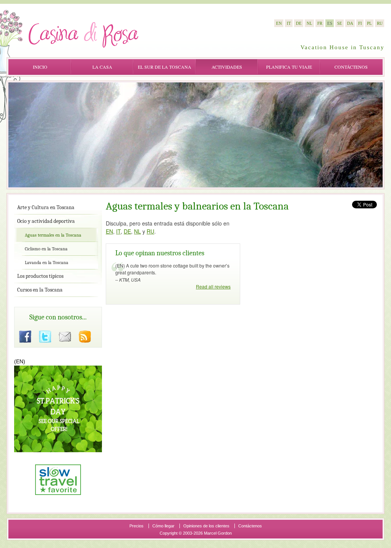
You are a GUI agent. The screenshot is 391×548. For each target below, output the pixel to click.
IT (118, 231)
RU (150, 231)
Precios (136, 526)
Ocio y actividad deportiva (46, 221)
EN (109, 231)
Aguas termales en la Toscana (53, 235)
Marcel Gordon (218, 533)
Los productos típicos (40, 276)
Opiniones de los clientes (206, 526)
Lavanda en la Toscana (46, 262)
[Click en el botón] (25, 337)
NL (137, 231)
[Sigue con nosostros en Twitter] (45, 337)
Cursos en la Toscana (40, 290)
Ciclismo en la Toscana (46, 248)
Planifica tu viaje (289, 67)
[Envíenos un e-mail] (65, 337)
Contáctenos (351, 67)
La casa (102, 67)
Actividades (227, 67)
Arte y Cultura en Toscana (45, 207)
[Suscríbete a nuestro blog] (85, 337)
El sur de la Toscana (164, 67)
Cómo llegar (163, 526)
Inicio (40, 67)
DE (127, 231)
